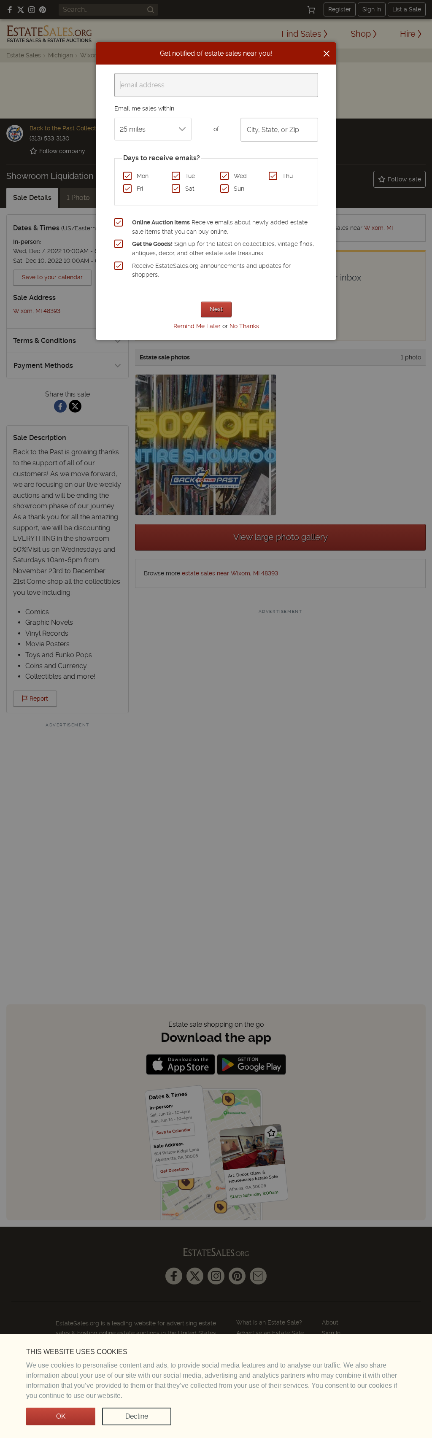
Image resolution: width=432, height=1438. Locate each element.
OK (60, 1416)
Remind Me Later (197, 326)
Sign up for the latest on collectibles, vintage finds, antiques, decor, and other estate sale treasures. (223, 248)
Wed (240, 176)
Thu (287, 176)
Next (216, 309)
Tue (190, 176)
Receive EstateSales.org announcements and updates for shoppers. (211, 270)
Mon (142, 176)
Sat (189, 188)
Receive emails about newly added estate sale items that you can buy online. (220, 227)
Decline (136, 1416)
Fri (140, 188)
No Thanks (244, 326)
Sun (239, 188)
